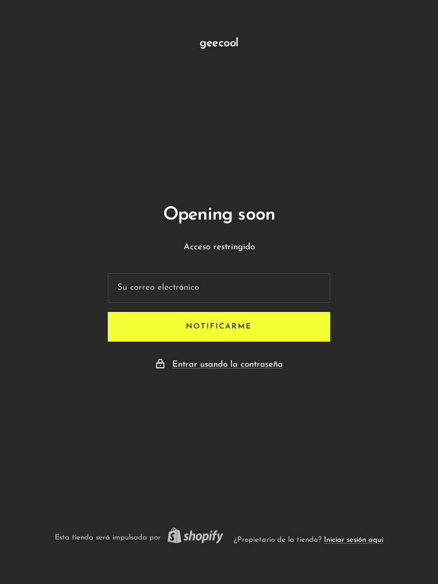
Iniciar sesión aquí (353, 540)
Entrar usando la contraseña (227, 364)
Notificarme (219, 326)
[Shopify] (192, 538)
